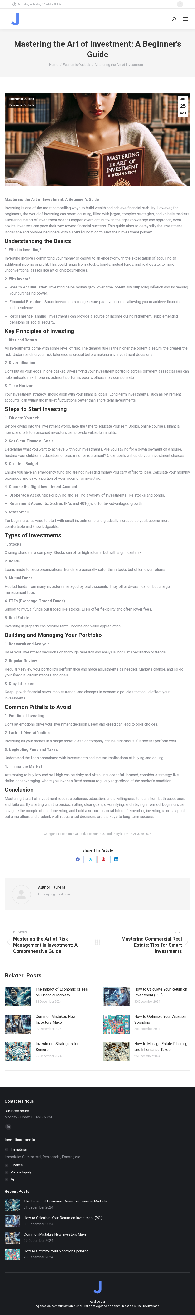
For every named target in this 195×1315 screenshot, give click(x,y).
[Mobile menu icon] (185, 19)
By (123, 834)
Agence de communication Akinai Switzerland (127, 1306)
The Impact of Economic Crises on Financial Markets (62, 992)
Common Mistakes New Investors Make (56, 1019)
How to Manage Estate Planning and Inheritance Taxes (160, 1046)
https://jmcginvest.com (54, 894)
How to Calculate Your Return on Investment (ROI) (160, 992)
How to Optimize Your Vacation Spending (160, 1019)
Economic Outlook (21, 98)
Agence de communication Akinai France (64, 1306)
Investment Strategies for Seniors (57, 1046)
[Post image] (18, 996)
